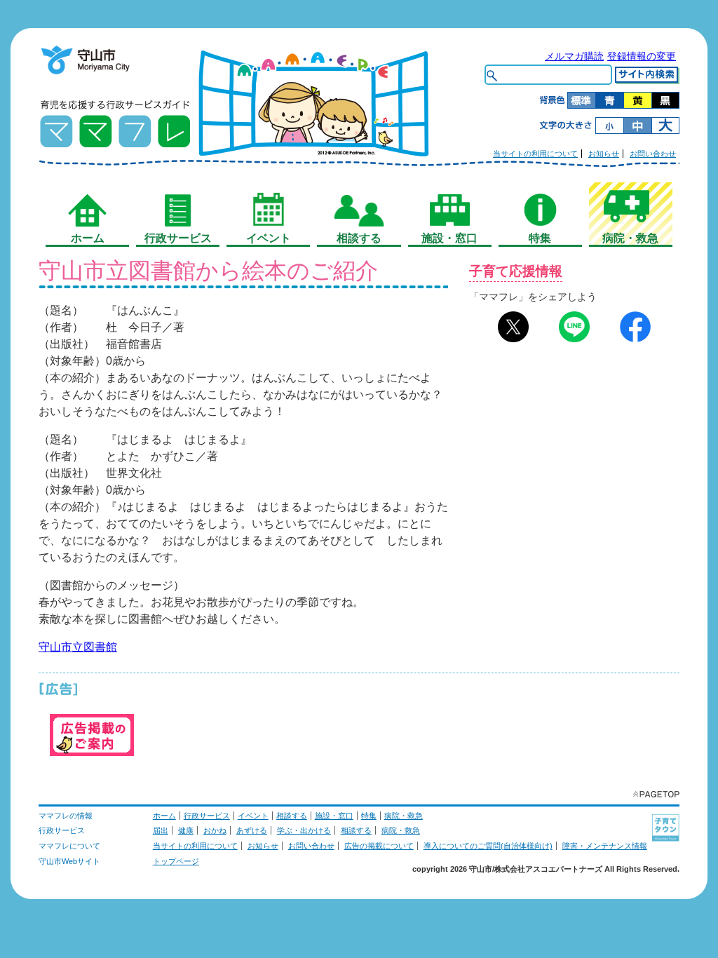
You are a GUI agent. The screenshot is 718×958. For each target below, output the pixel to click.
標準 (581, 100)
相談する (291, 815)
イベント (253, 815)
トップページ (176, 861)
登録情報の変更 (641, 56)
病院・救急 (403, 815)
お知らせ (603, 153)
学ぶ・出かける (304, 830)
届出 (160, 830)
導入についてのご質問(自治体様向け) (488, 846)
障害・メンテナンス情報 (604, 846)
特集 (369, 815)
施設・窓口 (334, 815)
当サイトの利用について (535, 153)
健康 (186, 830)
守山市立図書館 (78, 647)
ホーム (164, 815)
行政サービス (207, 815)
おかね (214, 830)
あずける (251, 830)
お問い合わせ (653, 153)
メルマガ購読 (574, 56)
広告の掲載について (379, 846)
